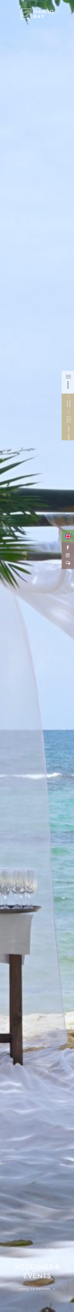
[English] (67, 537)
